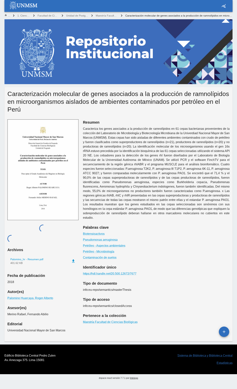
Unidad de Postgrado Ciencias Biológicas (77, 15)
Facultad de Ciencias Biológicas (48, 15)
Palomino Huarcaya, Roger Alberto (30, 298)
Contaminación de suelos (99, 257)
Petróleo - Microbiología (98, 251)
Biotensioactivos (94, 233)
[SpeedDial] (224, 332)
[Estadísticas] (223, 5)
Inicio (9, 15)
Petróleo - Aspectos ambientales (104, 245)
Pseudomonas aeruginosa (100, 239)
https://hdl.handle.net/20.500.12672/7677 (109, 273)
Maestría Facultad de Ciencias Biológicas (107, 15)
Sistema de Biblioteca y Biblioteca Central (205, 355)
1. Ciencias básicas (23, 15)
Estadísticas (225, 363)
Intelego (134, 378)
